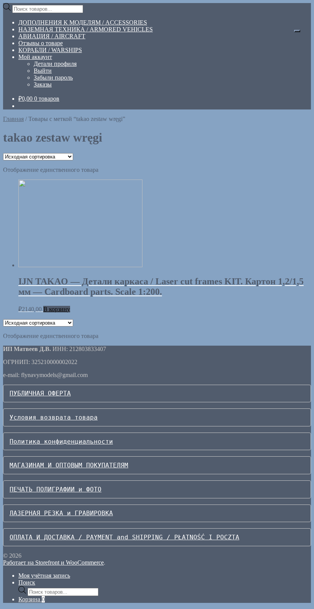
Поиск (26, 582)
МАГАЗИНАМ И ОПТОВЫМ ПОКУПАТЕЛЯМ (69, 465)
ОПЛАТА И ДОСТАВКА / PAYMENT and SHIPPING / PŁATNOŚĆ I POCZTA (124, 537)
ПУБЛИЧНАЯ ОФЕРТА (40, 393)
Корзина (31, 599)
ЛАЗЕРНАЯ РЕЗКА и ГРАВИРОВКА (61, 513)
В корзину (56, 309)
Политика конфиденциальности (61, 441)
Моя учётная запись (44, 575)
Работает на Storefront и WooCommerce (53, 562)
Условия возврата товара (54, 417)
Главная (13, 119)
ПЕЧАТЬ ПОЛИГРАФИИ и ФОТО (55, 489)
